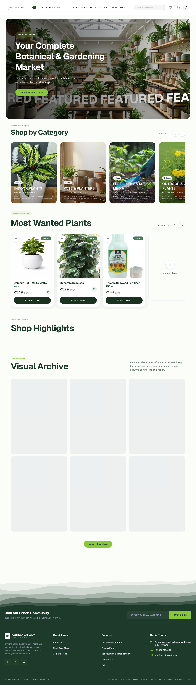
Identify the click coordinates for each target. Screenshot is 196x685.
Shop (93, 7)
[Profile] (186, 7)
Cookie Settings (183, 679)
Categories (117, 7)
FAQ (103, 665)
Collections (78, 7)
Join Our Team (60, 654)
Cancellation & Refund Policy (115, 654)
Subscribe (180, 615)
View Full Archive (98, 544)
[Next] (182, 134)
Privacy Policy (108, 648)
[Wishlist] (170, 7)
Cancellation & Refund (161, 679)
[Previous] (175, 134)
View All (163, 133)
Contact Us (107, 659)
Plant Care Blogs (61, 648)
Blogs (103, 7)
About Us (57, 642)
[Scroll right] (182, 225)
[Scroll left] (174, 225)
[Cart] (178, 7)
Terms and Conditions (112, 642)
